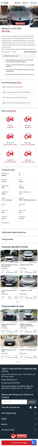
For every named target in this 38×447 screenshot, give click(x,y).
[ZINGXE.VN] (6, 3)
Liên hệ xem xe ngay (19, 443)
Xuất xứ (21, 185)
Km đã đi (16, 271)
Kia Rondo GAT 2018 (26, 265)
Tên (20, 173)
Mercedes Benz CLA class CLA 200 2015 (10, 265)
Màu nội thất (22, 210)
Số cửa (3, 204)
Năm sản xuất (5, 185)
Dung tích (3, 271)
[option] (19, 15)
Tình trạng (4, 216)
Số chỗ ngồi (22, 204)
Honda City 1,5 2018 (26, 290)
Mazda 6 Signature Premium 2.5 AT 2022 (26, 325)
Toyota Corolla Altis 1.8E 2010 (9, 291)
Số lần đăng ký (5, 223)
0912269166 (16, 383)
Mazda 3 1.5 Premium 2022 (28, 350)
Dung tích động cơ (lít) (24, 192)
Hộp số (3, 198)
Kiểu (20, 179)
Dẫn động (21, 198)
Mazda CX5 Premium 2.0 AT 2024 (9, 325)
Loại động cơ (5, 192)
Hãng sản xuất (5, 173)
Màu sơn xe (4, 210)
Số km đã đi (22, 216)
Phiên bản (4, 179)
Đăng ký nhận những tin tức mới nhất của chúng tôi (17, 396)
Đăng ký (31, 402)
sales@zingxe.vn (11, 380)
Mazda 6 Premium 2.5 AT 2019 (9, 350)
